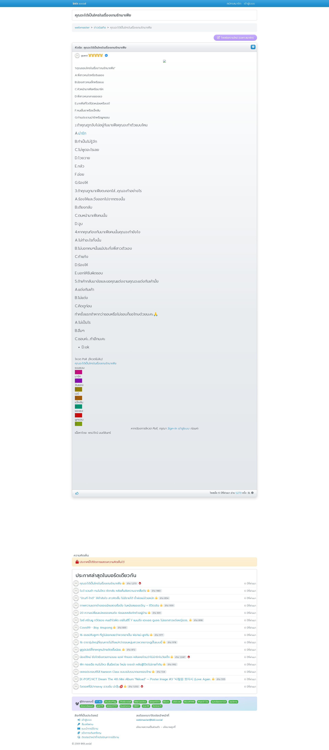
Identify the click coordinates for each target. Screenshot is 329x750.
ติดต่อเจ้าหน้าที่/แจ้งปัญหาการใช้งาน (100, 737)
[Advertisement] (103, 463)
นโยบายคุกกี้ (169, 727)
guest (84, 55)
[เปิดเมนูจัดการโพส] (253, 47)
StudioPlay (110, 701)
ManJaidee (140, 701)
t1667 (136, 706)
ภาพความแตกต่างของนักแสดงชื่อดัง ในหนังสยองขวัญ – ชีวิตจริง (119, 605)
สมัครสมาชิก (234, 3)
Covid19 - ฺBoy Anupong (96, 627)
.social (79, 3)
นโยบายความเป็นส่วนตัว (148, 727)
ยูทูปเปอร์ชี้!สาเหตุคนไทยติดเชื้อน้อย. (100, 649)
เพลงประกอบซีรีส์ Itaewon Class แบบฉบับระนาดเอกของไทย (115, 671)
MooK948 (189, 701)
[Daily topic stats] (249, 493)
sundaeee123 (219, 701)
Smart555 (155, 701)
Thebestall (125, 701)
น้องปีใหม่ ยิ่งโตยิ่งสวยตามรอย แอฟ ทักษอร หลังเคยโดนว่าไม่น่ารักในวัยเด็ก (125, 657)
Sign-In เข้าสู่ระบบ (178, 428)
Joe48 (146, 706)
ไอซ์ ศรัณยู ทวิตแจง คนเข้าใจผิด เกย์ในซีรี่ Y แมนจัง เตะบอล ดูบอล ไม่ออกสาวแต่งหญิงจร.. (134, 620)
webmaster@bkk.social (149, 720)
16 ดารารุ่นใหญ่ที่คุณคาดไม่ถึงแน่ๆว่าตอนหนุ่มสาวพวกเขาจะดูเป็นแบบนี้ (121, 642)
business (125, 706)
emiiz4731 (112, 706)
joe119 (100, 706)
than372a (203, 701)
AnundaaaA (87, 706)
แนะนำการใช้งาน (90, 728)
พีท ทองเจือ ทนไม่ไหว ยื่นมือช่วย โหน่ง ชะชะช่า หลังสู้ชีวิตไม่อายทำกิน (121, 664)
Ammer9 (157, 706)
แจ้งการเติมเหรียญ (91, 733)
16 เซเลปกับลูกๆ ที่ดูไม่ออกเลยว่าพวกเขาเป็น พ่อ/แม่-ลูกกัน (114, 635)
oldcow (177, 701)
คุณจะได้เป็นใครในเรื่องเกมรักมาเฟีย (105, 47)
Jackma (233, 701)
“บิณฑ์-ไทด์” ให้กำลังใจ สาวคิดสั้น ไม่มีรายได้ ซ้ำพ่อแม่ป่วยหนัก (117, 598)
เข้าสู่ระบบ (249, 3)
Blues (166, 701)
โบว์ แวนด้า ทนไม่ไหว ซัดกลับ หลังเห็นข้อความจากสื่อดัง (113, 590)
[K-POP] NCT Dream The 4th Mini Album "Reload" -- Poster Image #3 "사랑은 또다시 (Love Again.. (145, 679)
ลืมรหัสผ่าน (87, 724)
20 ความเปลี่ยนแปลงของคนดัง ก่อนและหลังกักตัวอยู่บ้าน (113, 613)
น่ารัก (82, 133)
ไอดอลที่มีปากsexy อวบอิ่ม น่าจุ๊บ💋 (101, 686)
